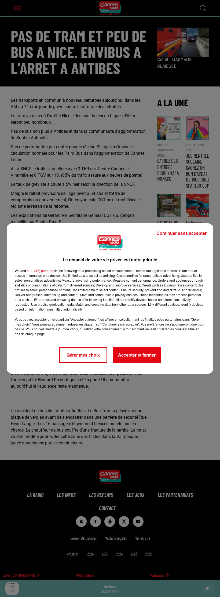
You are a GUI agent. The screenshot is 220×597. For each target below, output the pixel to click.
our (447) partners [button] (40, 270)
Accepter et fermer (137, 355)
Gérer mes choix (83, 355)
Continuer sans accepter (181, 233)
